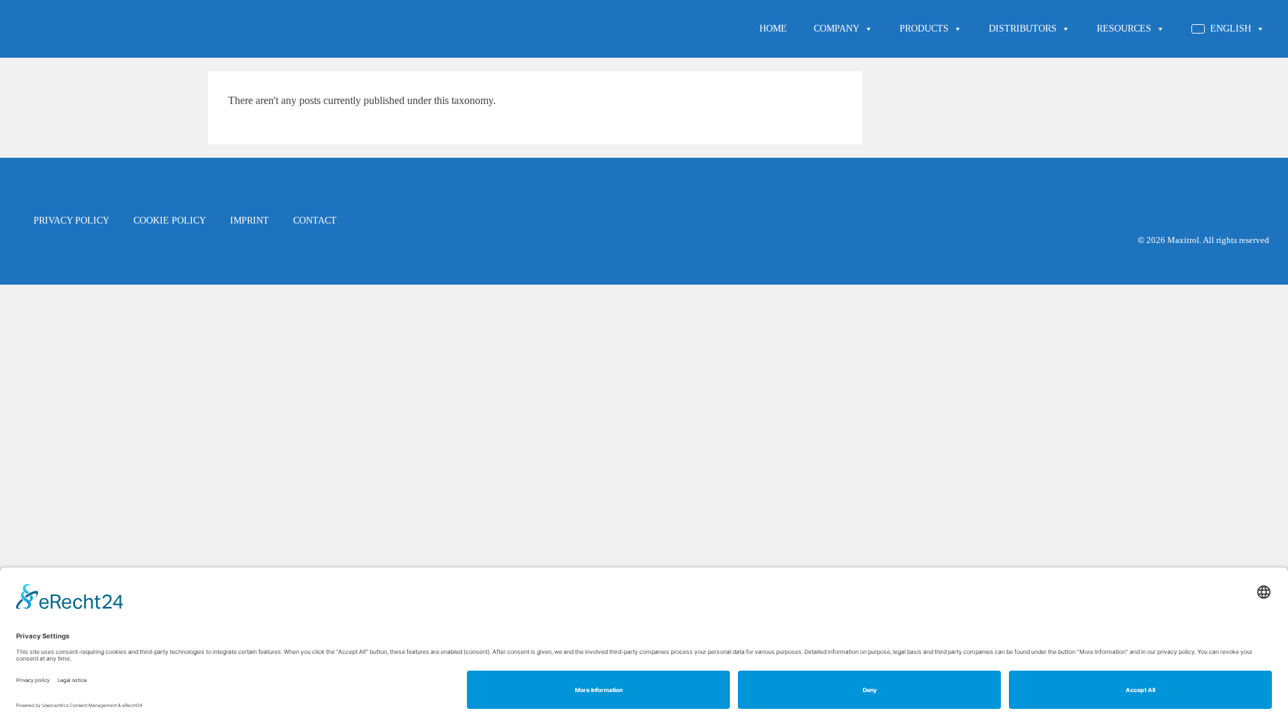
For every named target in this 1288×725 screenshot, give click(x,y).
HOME (773, 28)
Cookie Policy (169, 220)
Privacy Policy (71, 220)
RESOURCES (1124, 28)
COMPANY (836, 28)
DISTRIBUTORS (1023, 28)
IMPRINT (249, 220)
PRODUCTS (924, 28)
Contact (315, 220)
